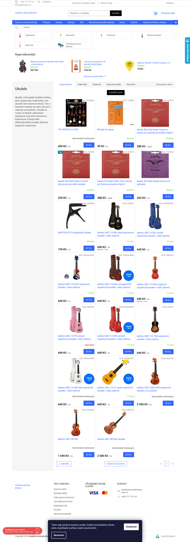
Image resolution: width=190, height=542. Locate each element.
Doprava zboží (60, 489)
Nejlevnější (82, 84)
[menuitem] (26, 22)
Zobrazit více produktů (93, 76)
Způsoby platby (60, 493)
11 (172, 464)
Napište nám (106, 3)
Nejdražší (97, 84)
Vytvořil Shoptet (168, 536)
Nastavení (59, 535)
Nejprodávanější (114, 84)
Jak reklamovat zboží (63, 501)
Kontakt (57, 510)
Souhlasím (131, 526)
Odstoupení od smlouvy (64, 497)
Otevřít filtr (115, 92)
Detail (89, 145)
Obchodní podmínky (62, 514)
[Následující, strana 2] (166, 463)
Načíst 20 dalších (116, 464)
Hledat (115, 13)
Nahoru (65, 464)
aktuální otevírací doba (83, 3)
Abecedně (130, 84)
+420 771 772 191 (129, 496)
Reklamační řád (60, 506)
